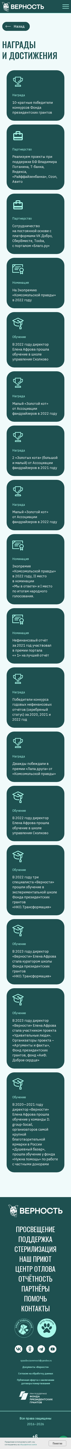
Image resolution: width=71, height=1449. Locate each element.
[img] (18, 1349)
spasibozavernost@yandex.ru (36, 1360)
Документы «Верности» (35, 1367)
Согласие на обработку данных (35, 1373)
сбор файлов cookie (28, 1444)
